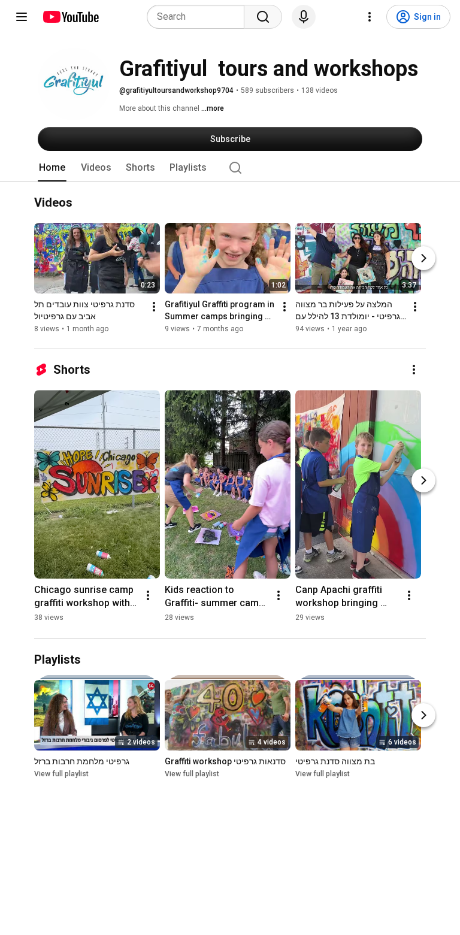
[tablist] (230, 167)
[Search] (263, 17)
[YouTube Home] (70, 17)
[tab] (52, 167)
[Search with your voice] (304, 17)
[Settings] (369, 17)
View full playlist (61, 774)
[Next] (423, 258)
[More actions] (154, 307)
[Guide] (21, 17)
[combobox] (199, 17)
